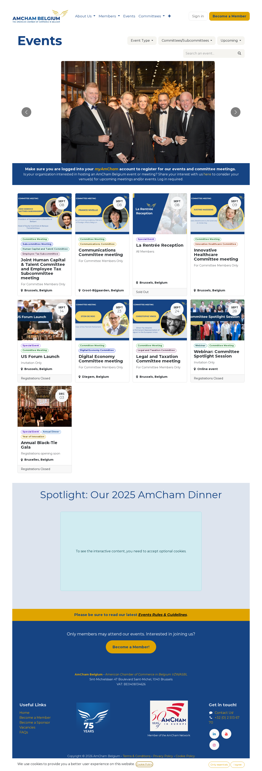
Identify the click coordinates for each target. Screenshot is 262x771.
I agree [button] (238, 764)
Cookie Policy (144, 764)
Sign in (198, 16)
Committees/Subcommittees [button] (186, 40)
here (207, 174)
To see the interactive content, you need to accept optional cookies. (131, 551)
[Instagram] (214, 745)
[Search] (239, 53)
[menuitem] (85, 16)
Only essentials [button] (219, 764)
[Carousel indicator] (123, 158)
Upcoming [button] (230, 40)
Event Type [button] (141, 40)
